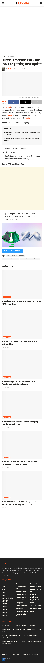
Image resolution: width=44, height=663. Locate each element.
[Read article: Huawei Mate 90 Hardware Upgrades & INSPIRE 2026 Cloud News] (22, 284)
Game (18, 584)
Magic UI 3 (33, 594)
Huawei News (11, 56)
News (32, 603)
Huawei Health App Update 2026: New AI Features (18, 626)
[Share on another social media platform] (36, 102)
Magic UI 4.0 (34, 600)
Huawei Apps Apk (22, 611)
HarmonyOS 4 (21, 597)
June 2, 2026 (6, 387)
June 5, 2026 (6, 307)
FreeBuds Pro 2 (12, 256)
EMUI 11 (4, 604)
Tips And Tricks (35, 606)
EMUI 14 (4, 612)
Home (3, 56)
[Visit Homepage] (22, 3)
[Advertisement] (22, 30)
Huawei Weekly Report (35, 590)
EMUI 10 (4, 595)
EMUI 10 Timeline (7, 598)
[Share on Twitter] (25, 102)
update (9, 116)
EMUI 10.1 (5, 601)
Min (9, 69)
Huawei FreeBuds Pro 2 (10, 259)
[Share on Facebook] (13, 102)
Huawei (8, 107)
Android (4, 584)
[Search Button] (41, 3)
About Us (4, 654)
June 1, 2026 (6, 467)
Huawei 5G (19, 608)
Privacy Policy (15, 654)
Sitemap (25, 654)
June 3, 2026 (6, 347)
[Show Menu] (3, 3)
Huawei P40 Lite (26, 259)
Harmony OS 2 (21, 591)
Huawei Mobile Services (21, 615)
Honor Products (21, 606)
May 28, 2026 (6, 507)
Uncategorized (35, 608)
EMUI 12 (4, 607)
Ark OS (4, 587)
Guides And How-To (22, 588)
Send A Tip (35, 654)
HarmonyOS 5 (21, 600)
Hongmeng (20, 603)
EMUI (3, 592)
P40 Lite (36, 259)
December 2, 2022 (19, 69)
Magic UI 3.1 (34, 597)
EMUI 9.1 (4, 615)
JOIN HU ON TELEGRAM (12, 250)
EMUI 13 (4, 609)
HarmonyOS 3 (21, 594)
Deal (3, 590)
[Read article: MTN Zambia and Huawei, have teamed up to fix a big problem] (22, 324)
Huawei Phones (35, 587)
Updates (33, 611)
